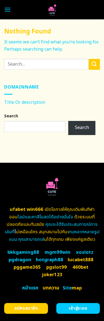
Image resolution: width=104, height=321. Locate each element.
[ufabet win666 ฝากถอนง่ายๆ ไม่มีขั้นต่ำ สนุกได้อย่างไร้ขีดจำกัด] (52, 9)
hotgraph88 (49, 259)
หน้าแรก (30, 288)
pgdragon (20, 259)
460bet (80, 267)
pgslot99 (56, 267)
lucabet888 (80, 259)
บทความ (51, 288)
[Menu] (7, 9)
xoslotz (84, 252)
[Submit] (94, 64)
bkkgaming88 (23, 252)
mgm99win (57, 252)
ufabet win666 (26, 209)
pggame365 (27, 267)
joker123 (52, 274)
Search (11, 116)
